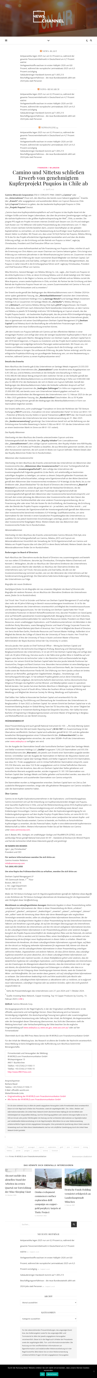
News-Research (49, 89)
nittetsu (9, 1150)
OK (42, 1374)
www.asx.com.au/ (61, 1027)
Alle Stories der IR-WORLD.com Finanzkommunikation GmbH (34, 1099)
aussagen (31, 1147)
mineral (76, 1147)
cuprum (41, 1147)
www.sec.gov (46, 1027)
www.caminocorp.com (20, 829)
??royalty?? (20, 1147)
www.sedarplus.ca (18, 741)
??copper (10, 1147)
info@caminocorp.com (15, 863)
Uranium (55, 1150)
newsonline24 (49, 127)
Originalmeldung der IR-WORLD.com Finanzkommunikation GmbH (37, 1096)
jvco (68, 1147)
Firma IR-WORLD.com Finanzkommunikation (27, 1156)
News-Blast (49, 51)
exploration (52, 1147)
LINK (20, 999)
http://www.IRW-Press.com (19, 1072)
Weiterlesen (52, 1374)
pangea (27, 1150)
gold (61, 1147)
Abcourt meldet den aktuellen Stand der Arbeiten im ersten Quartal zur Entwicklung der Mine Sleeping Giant (18, 1183)
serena (45, 1150)
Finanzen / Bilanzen (48, 168)
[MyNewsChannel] (48, 16)
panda (18, 1150)
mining (85, 1147)
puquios (36, 1150)
